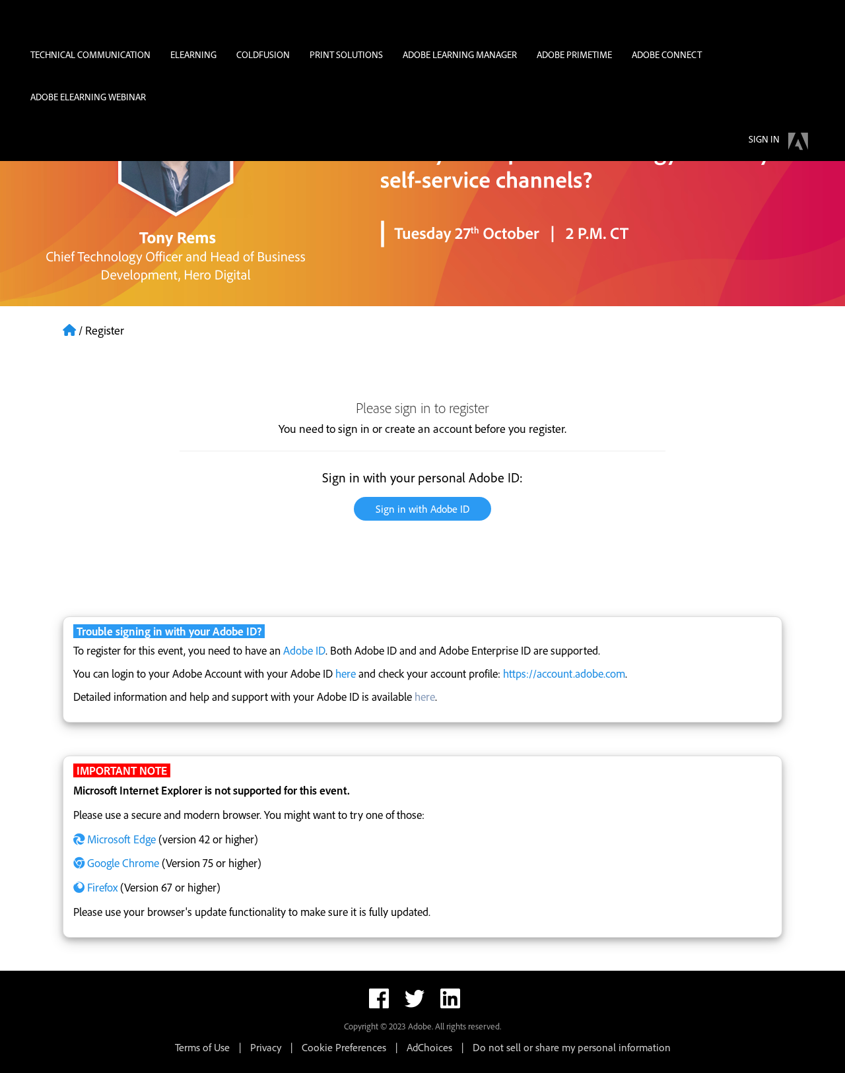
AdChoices (429, 1047)
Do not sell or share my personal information (572, 1047)
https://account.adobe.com (564, 673)
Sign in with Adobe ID (422, 508)
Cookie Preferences (344, 1047)
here (345, 673)
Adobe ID (304, 650)
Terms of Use (202, 1047)
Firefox (102, 887)
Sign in (764, 139)
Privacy (265, 1047)
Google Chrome (123, 863)
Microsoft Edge (121, 839)
